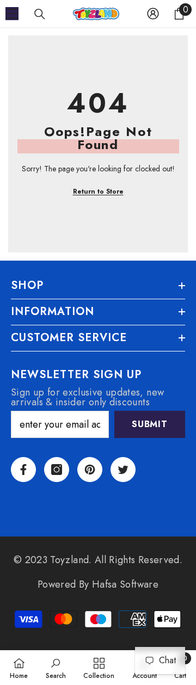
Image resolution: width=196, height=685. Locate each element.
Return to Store (98, 191)
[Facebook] (23, 469)
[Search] (39, 14)
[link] (56, 667)
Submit (150, 424)
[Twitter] (123, 469)
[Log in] (153, 14)
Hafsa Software (125, 584)
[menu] (12, 13)
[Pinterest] (89, 469)
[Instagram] (56, 469)
